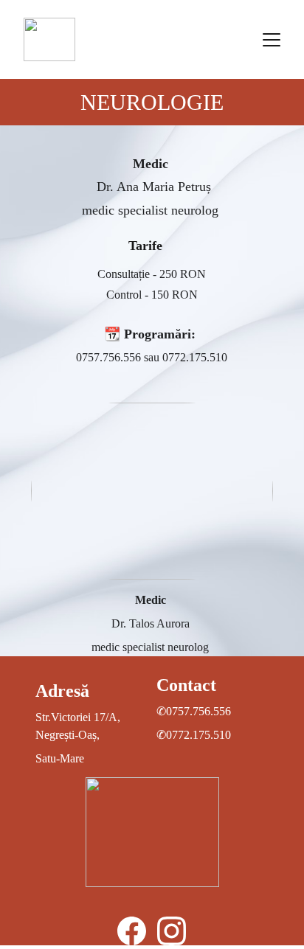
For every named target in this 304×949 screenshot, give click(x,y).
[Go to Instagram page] (171, 931)
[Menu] (271, 39)
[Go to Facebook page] (131, 931)
